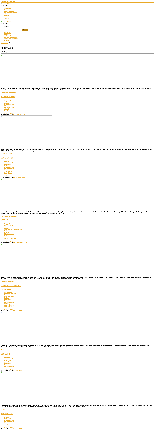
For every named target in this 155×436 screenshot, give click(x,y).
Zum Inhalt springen (8, 1)
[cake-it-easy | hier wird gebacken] (6, 3)
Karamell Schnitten (7, 157)
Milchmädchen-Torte (7, 413)
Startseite (4, 43)
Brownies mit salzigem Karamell (11, 285)
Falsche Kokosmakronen (8, 96)
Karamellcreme (5, 353)
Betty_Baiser (8, 113)
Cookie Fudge (5, 220)
